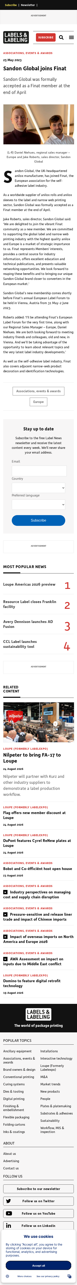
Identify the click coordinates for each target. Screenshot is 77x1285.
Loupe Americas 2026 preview (29, 584)
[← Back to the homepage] (16, 42)
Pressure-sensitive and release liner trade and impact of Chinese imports (37, 917)
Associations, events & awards (28, 52)
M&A (44, 1077)
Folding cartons (14, 1124)
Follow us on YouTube (38, 1213)
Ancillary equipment (17, 1051)
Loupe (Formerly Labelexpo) (25, 748)
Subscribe (11, 5)
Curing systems (14, 1084)
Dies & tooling (13, 1091)
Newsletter (28, 5)
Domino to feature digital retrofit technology (32, 983)
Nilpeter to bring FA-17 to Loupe (32, 757)
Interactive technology (56, 1058)
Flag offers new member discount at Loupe (34, 815)
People (45, 1098)
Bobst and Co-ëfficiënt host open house (37, 868)
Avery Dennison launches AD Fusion (28, 624)
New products (50, 1091)
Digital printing (13, 1098)
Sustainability (50, 1120)
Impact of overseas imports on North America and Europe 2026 (38, 939)
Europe (38, 402)
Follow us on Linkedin (38, 1225)
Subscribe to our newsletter (38, 1189)
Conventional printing (18, 1077)
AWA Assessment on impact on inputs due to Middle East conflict (33, 961)
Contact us (11, 1168)
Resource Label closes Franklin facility (29, 604)
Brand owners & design (19, 1069)
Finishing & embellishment (13, 1108)
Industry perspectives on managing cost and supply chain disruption (37, 894)
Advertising (11, 1161)
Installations (49, 1051)
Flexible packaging (16, 1117)
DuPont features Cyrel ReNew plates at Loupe (37, 843)
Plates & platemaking (55, 1106)
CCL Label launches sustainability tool (20, 644)
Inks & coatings (14, 1132)
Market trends (50, 1084)
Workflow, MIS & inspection (52, 1130)
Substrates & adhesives (56, 1113)
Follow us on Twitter (38, 1201)
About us (9, 1153)
